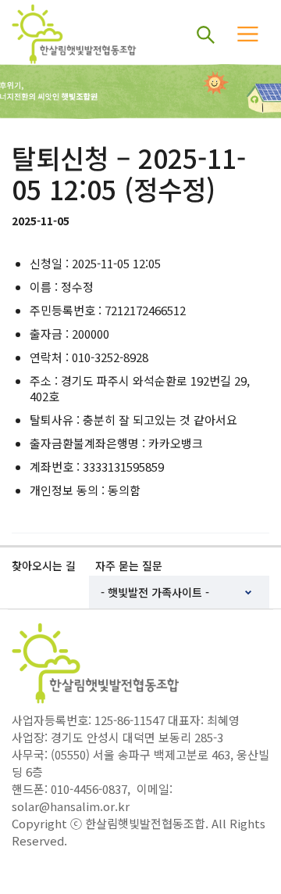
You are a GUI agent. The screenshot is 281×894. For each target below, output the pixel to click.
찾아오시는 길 (44, 565)
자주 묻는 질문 (128, 565)
